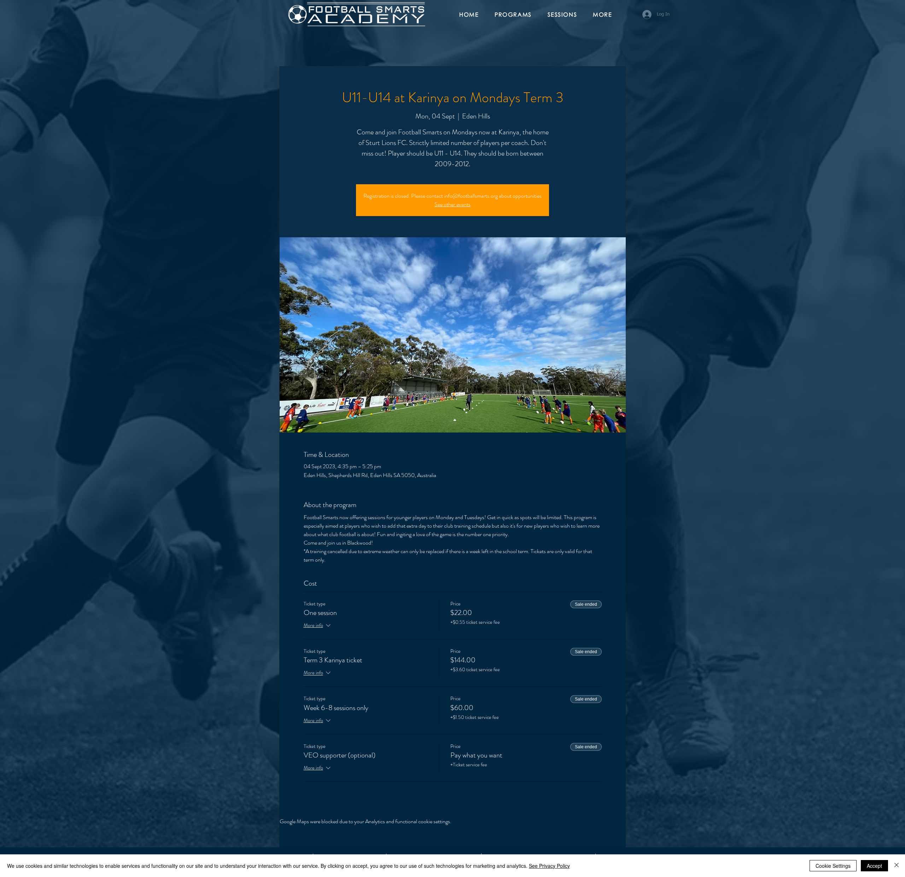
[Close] (896, 865)
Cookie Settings (833, 865)
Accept (874, 865)
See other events (452, 204)
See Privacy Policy (549, 865)
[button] (516, 14)
